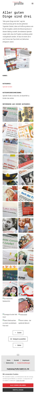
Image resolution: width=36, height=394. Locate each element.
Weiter (19, 345)
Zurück (19, 333)
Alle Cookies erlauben (18, 385)
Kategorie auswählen (19, 339)
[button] (32, 3)
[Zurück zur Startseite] (18, 3)
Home (8, 360)
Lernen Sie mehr (20, 380)
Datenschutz (10, 363)
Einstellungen (18, 390)
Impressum (25, 360)
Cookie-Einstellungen (23, 363)
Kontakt (16, 360)
